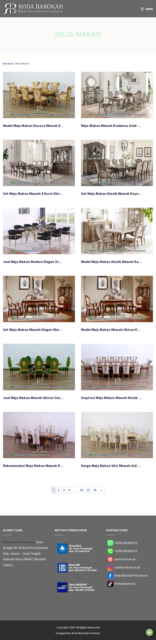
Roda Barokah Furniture (130, 575)
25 (88, 490)
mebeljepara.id (124, 583)
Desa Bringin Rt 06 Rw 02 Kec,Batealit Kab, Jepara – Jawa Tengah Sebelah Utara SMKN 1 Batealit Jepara (25, 553)
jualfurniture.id (124, 559)
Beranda (8, 63)
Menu (149, 9)
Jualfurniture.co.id (127, 567)
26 (94, 490)
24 (81, 490)
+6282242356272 (125, 543)
